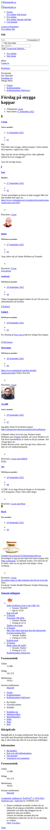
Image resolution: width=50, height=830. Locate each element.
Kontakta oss (6, 78)
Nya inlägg (11, 14)
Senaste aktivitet (24, 19)
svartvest (5, 276)
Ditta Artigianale (8, 561)
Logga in (5, 63)
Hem (9, 722)
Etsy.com (18, 335)
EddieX (4, 312)
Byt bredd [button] (11, 702)
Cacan (20, 109)
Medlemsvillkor (13, 714)
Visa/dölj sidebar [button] (14, 704)
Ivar (3, 172)
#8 (8, 484)
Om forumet (12, 22)
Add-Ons (19, 801)
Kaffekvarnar (12, 640)
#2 (8, 190)
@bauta (17, 437)
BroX (3, 511)
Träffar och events (14, 625)
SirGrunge (6, 348)
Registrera (5, 68)
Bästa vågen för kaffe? (16, 645)
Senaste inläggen (10, 593)
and (19, 459)
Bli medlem (12, 751)
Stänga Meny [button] (7, 80)
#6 (8, 366)
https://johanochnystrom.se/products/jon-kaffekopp (23, 429)
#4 (8, 294)
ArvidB (4, 404)
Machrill (10, 688)
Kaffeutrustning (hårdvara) (18, 653)
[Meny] (2, 5)
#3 (8, 252)
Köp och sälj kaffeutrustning (19, 753)
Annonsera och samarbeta (18, 758)
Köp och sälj (12, 613)
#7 (8, 422)
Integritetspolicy (14, 717)
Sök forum (21, 14)
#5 (8, 330)
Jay (2, 466)
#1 (8, 140)
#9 (8, 530)
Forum (9, 12)
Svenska (10, 707)
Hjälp (9, 719)
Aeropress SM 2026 (15, 618)
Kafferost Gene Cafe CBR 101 (23, 605)
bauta (4, 234)
